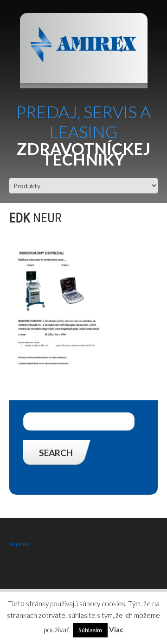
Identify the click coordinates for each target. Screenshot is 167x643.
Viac (116, 629)
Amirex (19, 544)
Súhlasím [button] (90, 630)
